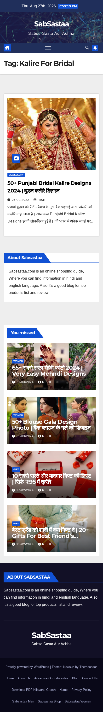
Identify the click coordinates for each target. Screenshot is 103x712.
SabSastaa (51, 24)
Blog (75, 678)
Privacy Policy (81, 690)
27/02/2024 (26, 490)
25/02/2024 (26, 544)
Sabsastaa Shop (49, 701)
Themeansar (88, 667)
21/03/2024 (26, 382)
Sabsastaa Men (23, 701)
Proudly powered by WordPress (28, 667)
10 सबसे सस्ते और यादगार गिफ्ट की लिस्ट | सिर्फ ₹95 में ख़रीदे (51, 478)
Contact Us (90, 678)
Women (18, 361)
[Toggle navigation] (48, 48)
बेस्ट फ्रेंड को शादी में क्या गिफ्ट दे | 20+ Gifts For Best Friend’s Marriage (50, 535)
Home (10, 678)
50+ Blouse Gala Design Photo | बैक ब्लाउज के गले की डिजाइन (51, 424)
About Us (23, 678)
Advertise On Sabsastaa (51, 678)
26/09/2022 (21, 200)
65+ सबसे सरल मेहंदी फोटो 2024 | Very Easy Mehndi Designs (49, 370)
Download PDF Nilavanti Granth (34, 690)
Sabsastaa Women (78, 701)
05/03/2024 (26, 436)
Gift (16, 469)
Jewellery (16, 174)
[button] (87, 48)
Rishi (42, 200)
